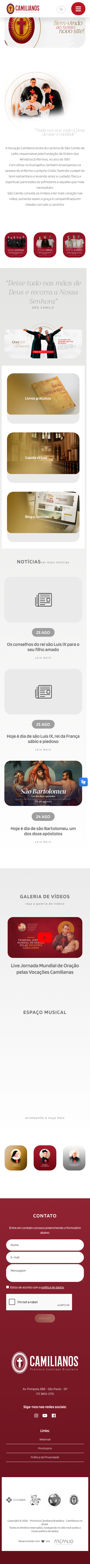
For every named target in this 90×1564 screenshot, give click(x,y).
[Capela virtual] (43, 434)
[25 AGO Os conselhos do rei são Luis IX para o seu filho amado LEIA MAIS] (43, 601)
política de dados (52, 1287)
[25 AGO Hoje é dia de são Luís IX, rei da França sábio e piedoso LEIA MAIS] (43, 693)
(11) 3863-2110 (45, 1394)
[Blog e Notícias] (43, 493)
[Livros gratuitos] (43, 375)
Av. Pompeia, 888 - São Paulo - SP (45, 1389)
